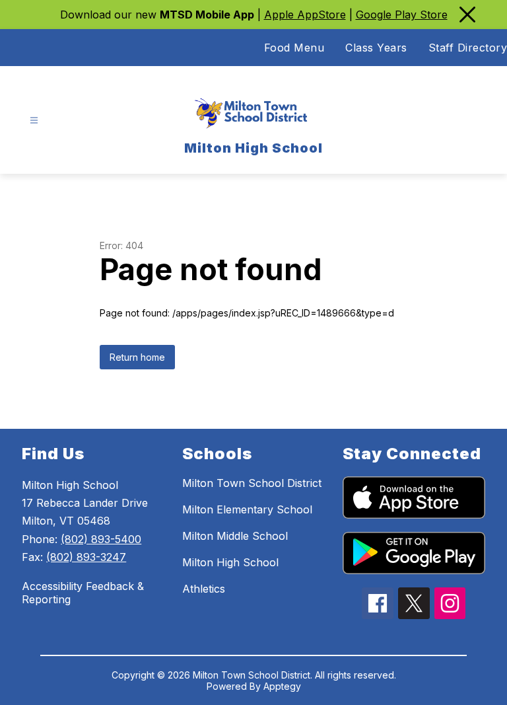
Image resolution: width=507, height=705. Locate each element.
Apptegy (282, 686)
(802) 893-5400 (101, 539)
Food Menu (294, 47)
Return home (137, 357)
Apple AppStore (305, 14)
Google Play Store (402, 14)
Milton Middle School (235, 535)
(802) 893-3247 (86, 557)
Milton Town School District (251, 483)
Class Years (376, 47)
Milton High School (230, 562)
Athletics (203, 588)
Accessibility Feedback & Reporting (83, 592)
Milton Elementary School (247, 509)
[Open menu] (34, 120)
